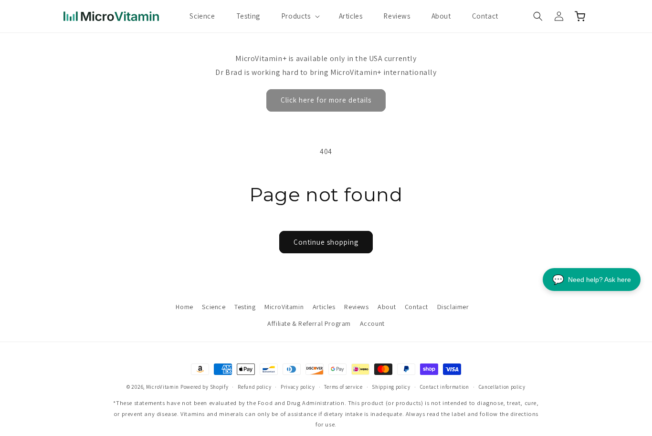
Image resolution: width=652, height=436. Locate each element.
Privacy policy (298, 387)
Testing (244, 306)
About (387, 306)
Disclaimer (453, 306)
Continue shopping (326, 242)
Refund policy (254, 387)
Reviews (356, 306)
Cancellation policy (502, 387)
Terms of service (343, 387)
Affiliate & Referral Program (309, 323)
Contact (416, 306)
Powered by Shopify (204, 387)
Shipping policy (391, 387)
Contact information (444, 387)
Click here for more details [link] (326, 99)
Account (372, 323)
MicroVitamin (284, 306)
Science (213, 306)
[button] (299, 16)
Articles (324, 306)
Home (184, 306)
